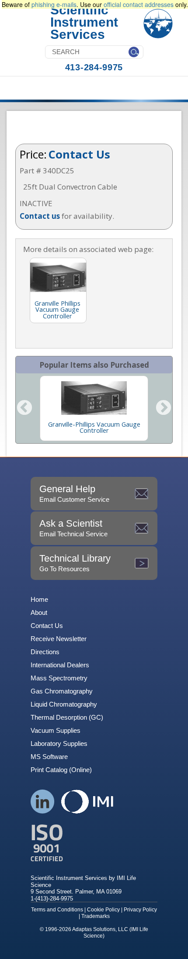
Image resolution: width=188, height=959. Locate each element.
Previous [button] (24, 408)
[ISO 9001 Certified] (94, 843)
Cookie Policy (103, 910)
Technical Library (75, 563)
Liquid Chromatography (64, 704)
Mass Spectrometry (59, 678)
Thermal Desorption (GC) (67, 717)
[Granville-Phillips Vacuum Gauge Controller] (94, 398)
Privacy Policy (140, 910)
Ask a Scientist (73, 528)
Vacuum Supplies (55, 730)
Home (39, 599)
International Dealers (60, 665)
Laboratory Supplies (59, 743)
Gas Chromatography (62, 691)
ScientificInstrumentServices (84, 22)
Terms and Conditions (57, 910)
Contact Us (79, 154)
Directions (45, 651)
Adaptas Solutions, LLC (100, 929)
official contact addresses (139, 4)
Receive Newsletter (59, 638)
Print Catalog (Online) (61, 769)
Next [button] (163, 408)
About (39, 612)
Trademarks (95, 916)
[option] (94, 408)
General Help (74, 493)
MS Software (49, 756)
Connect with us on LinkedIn (43, 802)
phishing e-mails (54, 4)
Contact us (40, 216)
